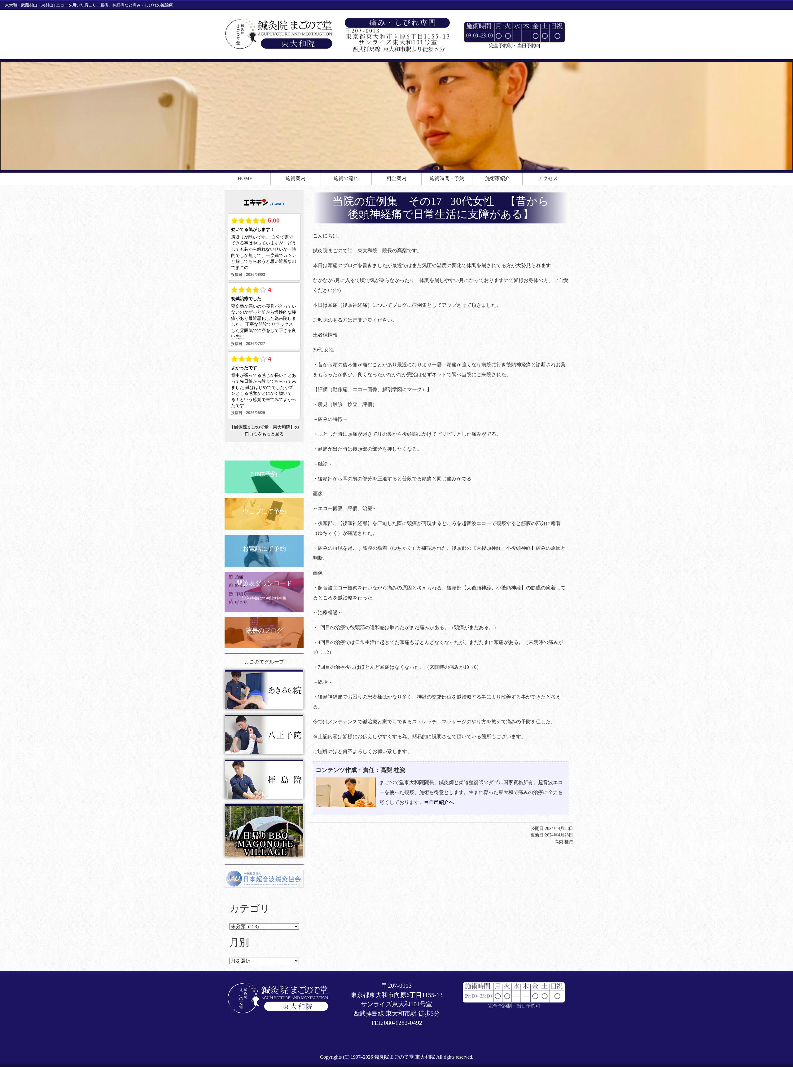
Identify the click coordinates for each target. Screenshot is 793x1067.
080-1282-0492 (403, 1022)
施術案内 (295, 178)
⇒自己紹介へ (439, 802)
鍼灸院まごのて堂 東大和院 (404, 1057)
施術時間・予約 (447, 178)
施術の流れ (346, 178)
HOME (245, 178)
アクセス (548, 178)
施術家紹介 (497, 178)
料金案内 (396, 178)
